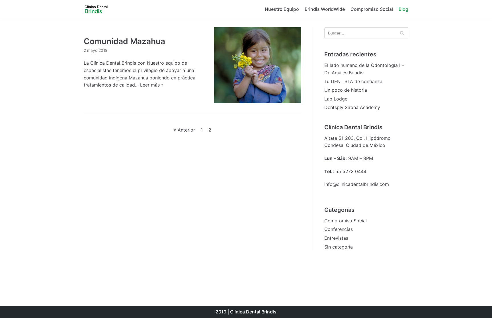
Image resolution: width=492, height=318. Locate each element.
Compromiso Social (371, 9)
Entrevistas (336, 238)
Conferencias (338, 229)
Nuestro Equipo (282, 9)
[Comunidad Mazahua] (257, 65)
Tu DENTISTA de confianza (353, 81)
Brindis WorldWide (325, 9)
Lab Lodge (335, 99)
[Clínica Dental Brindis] (101, 9)
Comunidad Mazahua (124, 41)
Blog (403, 9)
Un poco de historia (345, 90)
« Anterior (184, 130)
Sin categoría (338, 247)
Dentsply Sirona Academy (352, 107)
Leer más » (152, 85)
